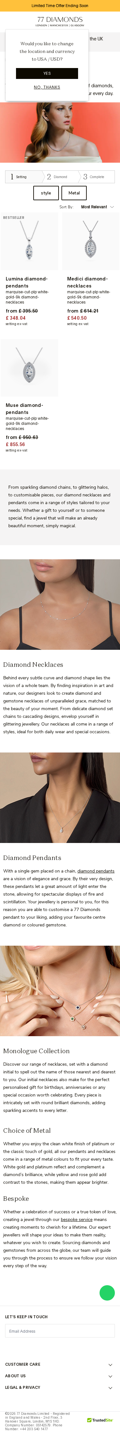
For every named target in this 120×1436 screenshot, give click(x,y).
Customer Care (22, 1364)
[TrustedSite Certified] (100, 1424)
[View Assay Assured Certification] (79, 1424)
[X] (43, 1347)
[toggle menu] (10, 22)
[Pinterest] (60, 1347)
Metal (74, 193)
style (46, 193)
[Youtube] (94, 1347)
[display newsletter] (106, 1330)
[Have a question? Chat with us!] (107, 1293)
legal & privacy (22, 1387)
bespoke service (76, 1220)
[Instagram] (9, 1347)
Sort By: (67, 207)
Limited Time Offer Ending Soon (60, 6)
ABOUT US (15, 1376)
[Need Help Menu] (24, 22)
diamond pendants (96, 871)
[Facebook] (26, 1347)
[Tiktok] (111, 1347)
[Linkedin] (77, 1347)
